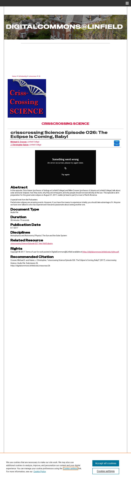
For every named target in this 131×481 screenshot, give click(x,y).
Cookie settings (70, 468)
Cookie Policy (40, 471)
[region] (65, 467)
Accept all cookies (105, 463)
